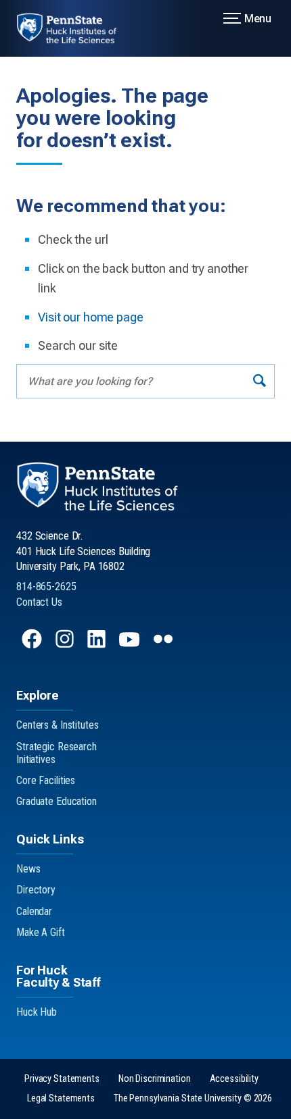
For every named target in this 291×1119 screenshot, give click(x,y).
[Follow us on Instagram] (65, 645)
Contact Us (39, 602)
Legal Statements (61, 1098)
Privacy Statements (61, 1079)
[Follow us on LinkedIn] (97, 645)
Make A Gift (40, 932)
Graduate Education (56, 801)
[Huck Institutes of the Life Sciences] (74, 28)
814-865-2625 (46, 586)
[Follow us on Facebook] (33, 645)
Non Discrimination (154, 1079)
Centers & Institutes (57, 725)
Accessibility (234, 1079)
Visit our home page (90, 317)
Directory (35, 889)
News (28, 868)
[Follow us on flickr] (164, 645)
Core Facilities (45, 780)
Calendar (34, 911)
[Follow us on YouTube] (130, 645)
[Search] (259, 381)
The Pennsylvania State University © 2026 (193, 1098)
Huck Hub (36, 1012)
